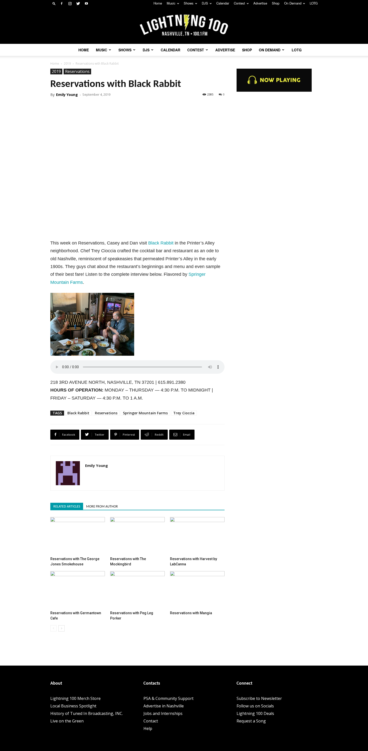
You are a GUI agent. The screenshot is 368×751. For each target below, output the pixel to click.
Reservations (77, 71)
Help (147, 728)
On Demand (292, 3)
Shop (275, 3)
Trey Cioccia (184, 413)
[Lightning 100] (184, 25)
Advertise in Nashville (163, 706)
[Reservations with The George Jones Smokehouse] (77, 536)
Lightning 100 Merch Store (75, 698)
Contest (239, 3)
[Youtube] (86, 3)
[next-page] (61, 628)
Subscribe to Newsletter (259, 698)
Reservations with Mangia (191, 613)
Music (171, 3)
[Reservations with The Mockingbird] (137, 536)
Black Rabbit (160, 242)
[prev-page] (53, 628)
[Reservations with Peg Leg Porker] (137, 590)
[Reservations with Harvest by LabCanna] (197, 536)
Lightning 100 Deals (255, 713)
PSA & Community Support (168, 698)
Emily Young (67, 94)
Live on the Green (67, 721)
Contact (150, 721)
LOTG (314, 3)
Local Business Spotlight (73, 706)
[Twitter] (78, 3)
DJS (205, 3)
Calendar (222, 3)
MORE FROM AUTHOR (102, 507)
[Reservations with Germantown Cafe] (77, 590)
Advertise (260, 3)
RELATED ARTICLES (66, 507)
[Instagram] (70, 3)
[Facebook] (61, 3)
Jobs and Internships (162, 713)
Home (157, 3)
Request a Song (251, 721)
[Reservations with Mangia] (197, 590)
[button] (54, 3)
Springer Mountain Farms (145, 413)
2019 (67, 63)
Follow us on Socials (255, 706)
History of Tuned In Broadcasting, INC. (86, 713)
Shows (189, 3)
